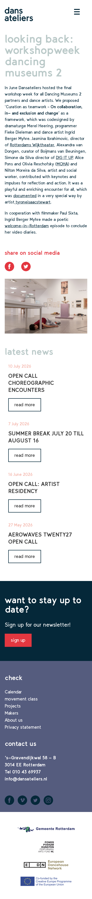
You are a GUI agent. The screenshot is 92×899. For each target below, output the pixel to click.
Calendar (13, 692)
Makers (11, 713)
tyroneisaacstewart (32, 202)
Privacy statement (23, 727)
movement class (21, 699)
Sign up (18, 640)
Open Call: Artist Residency (34, 487)
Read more (24, 404)
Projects (13, 706)
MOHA (62, 164)
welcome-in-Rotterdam (27, 225)
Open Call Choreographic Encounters (31, 382)
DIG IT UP (64, 157)
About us (14, 720)
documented (25, 195)
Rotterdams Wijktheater (32, 144)
